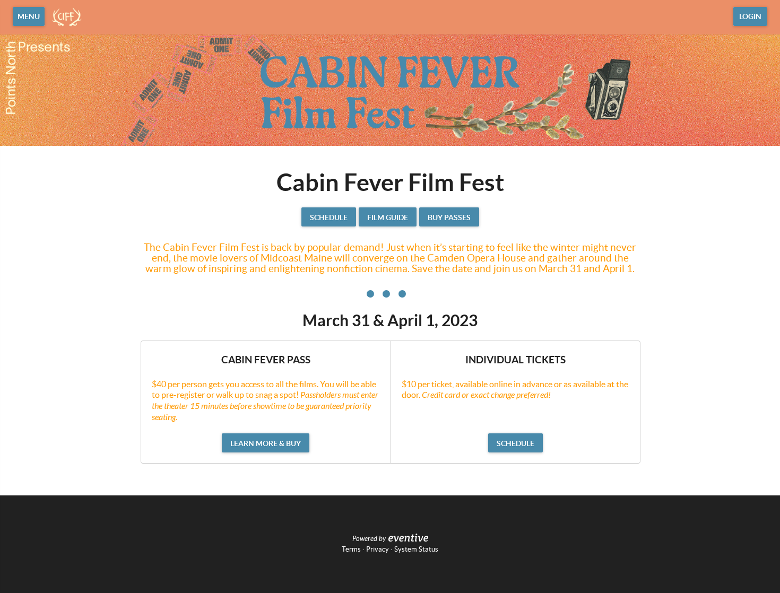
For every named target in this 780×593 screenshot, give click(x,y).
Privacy (377, 549)
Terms (351, 549)
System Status (416, 549)
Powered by (369, 539)
